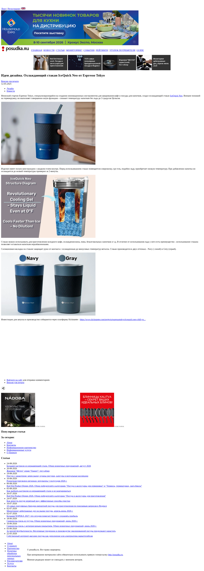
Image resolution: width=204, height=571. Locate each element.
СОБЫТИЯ (89, 50)
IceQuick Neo (176, 96)
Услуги (10, 563)
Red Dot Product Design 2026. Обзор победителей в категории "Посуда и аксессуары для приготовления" (56, 496)
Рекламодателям (14, 561)
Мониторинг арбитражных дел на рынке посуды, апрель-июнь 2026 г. (40, 511)
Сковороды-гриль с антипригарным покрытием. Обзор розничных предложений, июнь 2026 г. (52, 526)
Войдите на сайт (14, 380)
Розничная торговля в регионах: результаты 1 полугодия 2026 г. (37, 481)
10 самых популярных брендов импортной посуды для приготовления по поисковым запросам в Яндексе (57, 506)
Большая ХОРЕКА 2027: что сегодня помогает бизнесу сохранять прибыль (42, 516)
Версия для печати (10, 81)
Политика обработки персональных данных (14, 555)
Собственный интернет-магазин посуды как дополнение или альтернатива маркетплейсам (50, 536)
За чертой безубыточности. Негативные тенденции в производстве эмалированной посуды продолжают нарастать (61, 531)
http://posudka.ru (115, 554)
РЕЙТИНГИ (102, 50)
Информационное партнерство (21, 447)
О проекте (12, 546)
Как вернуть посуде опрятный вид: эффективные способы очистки (38, 501)
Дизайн (10, 88)
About (9, 442)
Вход (4, 9)
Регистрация (14, 9)
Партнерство (13, 548)
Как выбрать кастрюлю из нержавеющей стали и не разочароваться (39, 491)
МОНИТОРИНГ (74, 50)
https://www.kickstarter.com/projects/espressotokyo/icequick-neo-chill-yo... (112, 319)
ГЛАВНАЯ (36, 50)
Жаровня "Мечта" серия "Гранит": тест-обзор (28, 471)
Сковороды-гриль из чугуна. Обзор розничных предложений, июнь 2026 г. (42, 521)
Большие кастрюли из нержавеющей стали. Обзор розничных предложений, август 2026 (49, 466)
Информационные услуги (19, 450)
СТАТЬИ (60, 50)
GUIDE (140, 50)
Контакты (11, 445)
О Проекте (12, 452)
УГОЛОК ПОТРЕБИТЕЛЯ (122, 50)
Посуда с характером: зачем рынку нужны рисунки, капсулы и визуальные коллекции (47, 476)
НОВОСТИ (49, 50)
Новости (11, 91)
